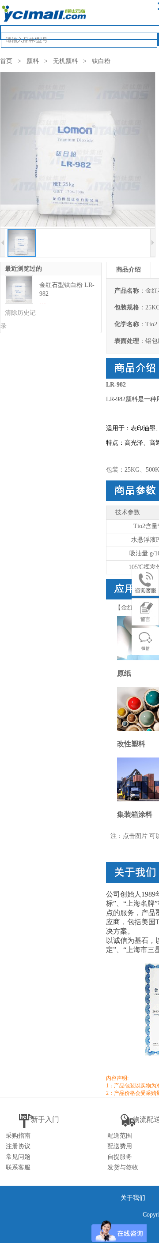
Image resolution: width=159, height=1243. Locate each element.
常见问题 (18, 1157)
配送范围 (119, 1135)
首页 (6, 61)
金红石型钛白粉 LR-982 (67, 289)
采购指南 (18, 1135)
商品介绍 (128, 269)
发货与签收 (122, 1167)
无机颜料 (65, 61)
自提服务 (119, 1157)
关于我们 (133, 1198)
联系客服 (18, 1167)
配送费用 (119, 1146)
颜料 (32, 61)
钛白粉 (101, 61)
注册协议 (18, 1146)
